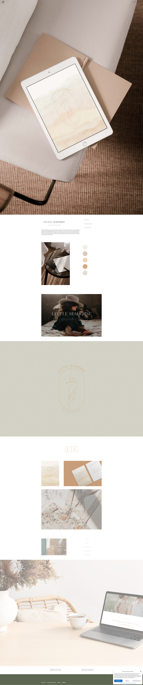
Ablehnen (127, 680)
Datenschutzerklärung (51, 682)
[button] (140, 671)
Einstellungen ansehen (136, 680)
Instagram (64, 682)
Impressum (43, 682)
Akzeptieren (118, 680)
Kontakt (58, 682)
